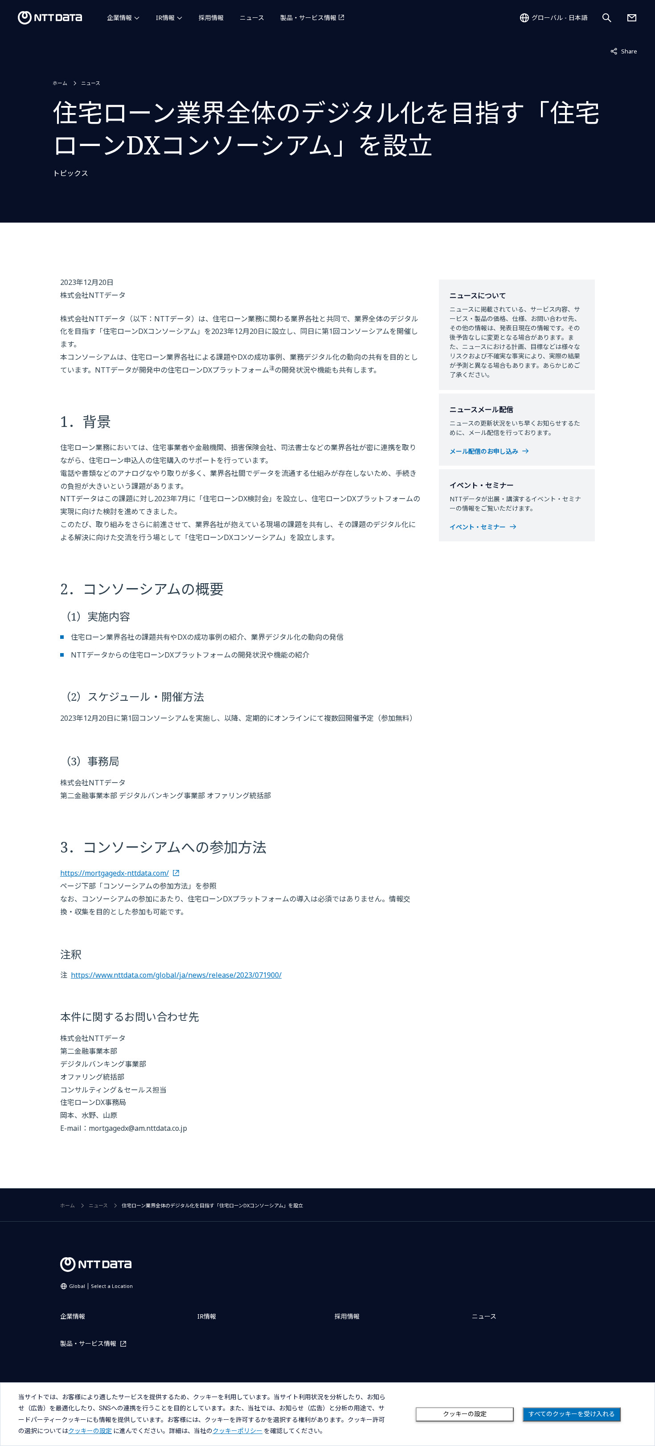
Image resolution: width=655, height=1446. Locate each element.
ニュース (252, 17)
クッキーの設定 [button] (90, 1430)
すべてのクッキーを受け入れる (571, 1414)
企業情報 (119, 17)
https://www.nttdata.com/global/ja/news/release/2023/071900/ (176, 975)
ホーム (60, 83)
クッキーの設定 (465, 1414)
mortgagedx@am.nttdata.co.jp (138, 1128)
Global (101, 1286)
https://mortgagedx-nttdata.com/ (114, 873)
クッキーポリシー (237, 1430)
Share (623, 51)
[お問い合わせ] (631, 17)
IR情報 (165, 17)
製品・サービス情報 (308, 17)
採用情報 (211, 17)
